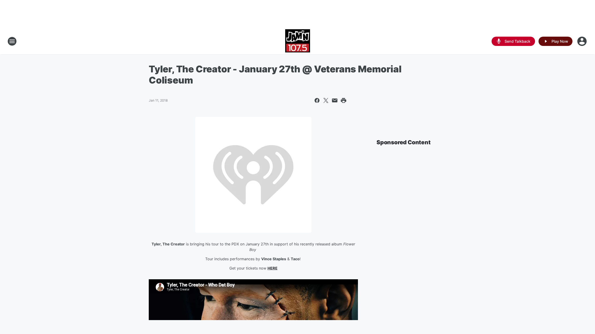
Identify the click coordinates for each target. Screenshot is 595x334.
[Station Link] (297, 41)
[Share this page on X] (326, 100)
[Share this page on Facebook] (317, 100)
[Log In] (582, 41)
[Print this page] (343, 100)
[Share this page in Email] (334, 100)
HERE (273, 268)
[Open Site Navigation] (12, 41)
